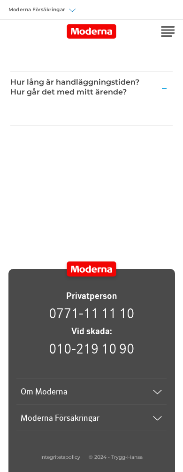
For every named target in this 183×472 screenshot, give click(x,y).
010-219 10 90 (91, 348)
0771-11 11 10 (91, 313)
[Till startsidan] (91, 269)
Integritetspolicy (60, 457)
